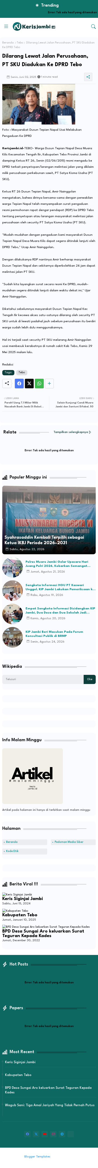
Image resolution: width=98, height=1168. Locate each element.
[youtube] (44, 1134)
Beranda (8, 42)
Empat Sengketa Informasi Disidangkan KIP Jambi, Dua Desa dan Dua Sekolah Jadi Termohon (60, 611)
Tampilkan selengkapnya (71, 432)
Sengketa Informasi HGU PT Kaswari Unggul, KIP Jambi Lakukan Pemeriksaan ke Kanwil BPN (60, 587)
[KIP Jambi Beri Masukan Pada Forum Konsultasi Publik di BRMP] (12, 637)
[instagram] (53, 1134)
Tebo (20, 42)
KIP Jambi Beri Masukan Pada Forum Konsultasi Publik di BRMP (54, 634)
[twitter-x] (36, 1134)
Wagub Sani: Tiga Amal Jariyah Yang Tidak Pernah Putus (50, 1105)
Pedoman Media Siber (69, 842)
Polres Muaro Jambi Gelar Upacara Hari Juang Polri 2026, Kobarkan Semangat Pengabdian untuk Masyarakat (57, 564)
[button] (93, 26)
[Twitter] (29, 383)
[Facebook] (19, 383)
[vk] (70, 1134)
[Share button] (49, 383)
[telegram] (62, 1134)
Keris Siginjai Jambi (22, 899)
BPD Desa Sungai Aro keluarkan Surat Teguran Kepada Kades (43, 933)
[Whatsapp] (39, 383)
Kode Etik (12, 851)
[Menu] (6, 26)
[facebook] (27, 1134)
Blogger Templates (37, 1156)
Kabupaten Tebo (19, 915)
